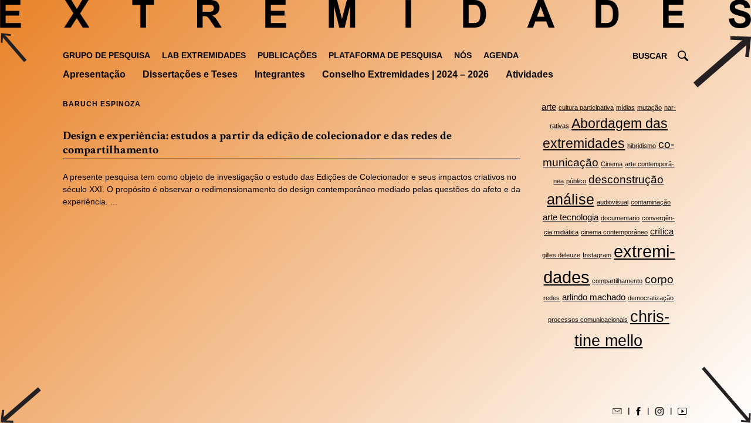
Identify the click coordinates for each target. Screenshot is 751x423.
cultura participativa (586, 107)
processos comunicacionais (588, 319)
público (576, 180)
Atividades (529, 74)
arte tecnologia (570, 217)
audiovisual (612, 202)
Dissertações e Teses (190, 74)
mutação (649, 107)
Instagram (597, 254)
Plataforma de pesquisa (385, 55)
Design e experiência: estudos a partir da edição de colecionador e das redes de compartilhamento (257, 142)
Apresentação (94, 74)
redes (551, 297)
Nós (463, 55)
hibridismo (641, 145)
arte (549, 107)
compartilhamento (617, 280)
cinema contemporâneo (614, 232)
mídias (625, 107)
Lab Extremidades (204, 55)
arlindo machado (593, 297)
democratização (651, 297)
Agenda (501, 55)
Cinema (612, 163)
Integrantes (280, 74)
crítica (662, 231)
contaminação (651, 202)
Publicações (287, 55)
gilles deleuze (561, 254)
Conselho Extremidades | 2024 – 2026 (405, 74)
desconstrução (626, 179)
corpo (659, 279)
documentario (620, 217)
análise (570, 199)
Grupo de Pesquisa (106, 55)
